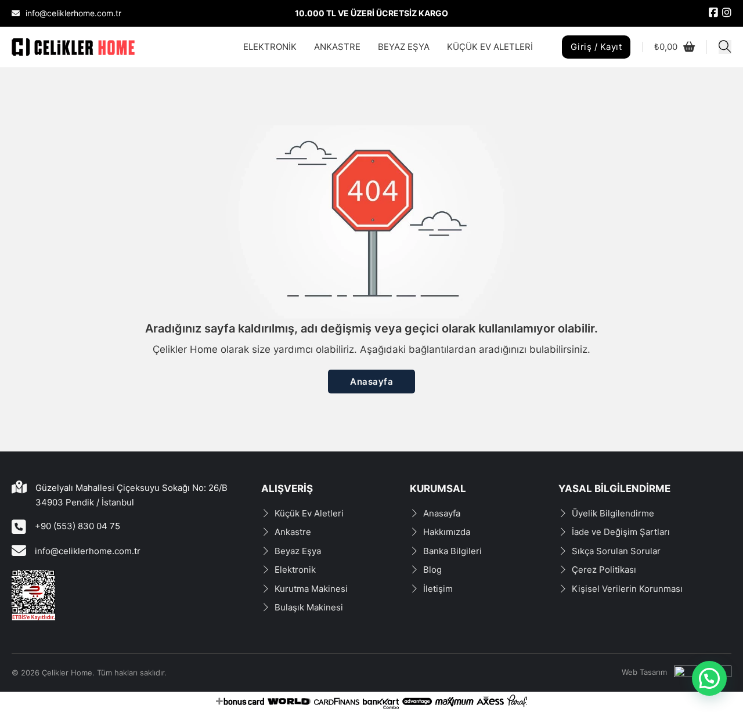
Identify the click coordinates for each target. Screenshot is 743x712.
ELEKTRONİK (270, 46)
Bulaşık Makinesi (309, 607)
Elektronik (295, 569)
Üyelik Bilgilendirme (613, 513)
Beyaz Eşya (298, 550)
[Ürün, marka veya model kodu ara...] (725, 47)
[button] (709, 678)
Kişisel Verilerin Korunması (627, 588)
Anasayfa (371, 381)
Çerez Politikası (604, 569)
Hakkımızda (446, 531)
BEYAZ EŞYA (404, 46)
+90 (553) (56, 526)
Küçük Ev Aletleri (309, 513)
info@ (47, 550)
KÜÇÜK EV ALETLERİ (490, 46)
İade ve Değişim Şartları (621, 531)
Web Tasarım (644, 672)
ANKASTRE (337, 46)
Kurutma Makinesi (311, 588)
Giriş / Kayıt (596, 46)
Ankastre (293, 531)
